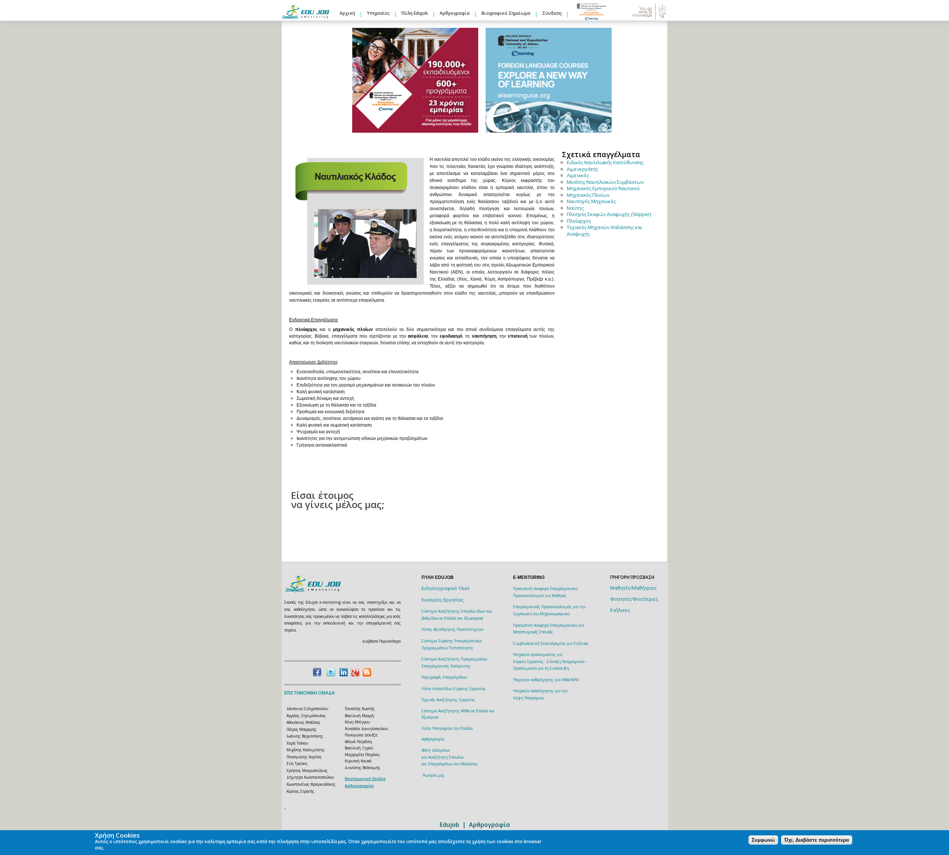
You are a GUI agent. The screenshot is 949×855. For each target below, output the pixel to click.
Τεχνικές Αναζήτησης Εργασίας (448, 699)
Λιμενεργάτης (582, 169)
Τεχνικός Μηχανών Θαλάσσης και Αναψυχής (604, 230)
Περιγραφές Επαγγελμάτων (444, 677)
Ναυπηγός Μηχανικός (591, 201)
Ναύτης (575, 208)
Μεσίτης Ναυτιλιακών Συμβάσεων (605, 182)
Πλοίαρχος (579, 221)
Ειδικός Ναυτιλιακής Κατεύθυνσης (605, 162)
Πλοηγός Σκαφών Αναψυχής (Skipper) (609, 214)
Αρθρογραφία (455, 13)
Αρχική (347, 13)
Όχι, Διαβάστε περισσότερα (816, 840)
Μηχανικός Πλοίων (588, 195)
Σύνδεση (552, 13)
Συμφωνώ (763, 840)
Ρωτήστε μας (433, 775)
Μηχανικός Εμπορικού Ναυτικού (603, 188)
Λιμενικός (578, 175)
